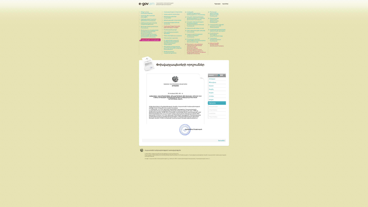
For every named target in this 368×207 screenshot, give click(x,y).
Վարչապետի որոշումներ (172, 14)
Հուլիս (211, 99)
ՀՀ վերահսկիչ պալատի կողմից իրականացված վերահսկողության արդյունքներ (171, 42)
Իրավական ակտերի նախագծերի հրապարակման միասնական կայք (196, 41)
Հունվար (212, 79)
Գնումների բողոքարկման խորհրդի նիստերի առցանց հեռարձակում (172, 48)
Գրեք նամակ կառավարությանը (146, 12)
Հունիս (211, 96)
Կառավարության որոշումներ (173, 12)
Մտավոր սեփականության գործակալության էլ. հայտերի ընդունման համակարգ (196, 18)
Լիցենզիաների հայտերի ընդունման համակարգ (148, 20)
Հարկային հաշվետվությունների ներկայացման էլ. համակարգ (196, 13)
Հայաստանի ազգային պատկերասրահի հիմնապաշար (217, 26)
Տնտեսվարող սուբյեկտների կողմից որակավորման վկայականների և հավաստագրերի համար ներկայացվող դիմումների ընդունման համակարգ (149, 34)
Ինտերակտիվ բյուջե (170, 29)
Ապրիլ (211, 89)
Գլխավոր (217, 3)
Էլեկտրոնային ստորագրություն (151, 39)
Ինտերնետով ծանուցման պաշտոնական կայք (216, 35)
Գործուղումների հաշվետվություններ (170, 52)
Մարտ (211, 86)
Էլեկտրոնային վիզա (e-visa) (195, 28)
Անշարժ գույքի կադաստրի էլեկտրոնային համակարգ (214, 20)
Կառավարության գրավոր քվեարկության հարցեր (172, 26)
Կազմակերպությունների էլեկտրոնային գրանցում (217, 30)
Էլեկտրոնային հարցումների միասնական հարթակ (217, 45)
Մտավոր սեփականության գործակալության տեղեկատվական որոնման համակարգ (195, 24)
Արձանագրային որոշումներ (172, 20)
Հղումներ (225, 3)
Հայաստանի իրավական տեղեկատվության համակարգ (194, 36)
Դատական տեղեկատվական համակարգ (215, 40)
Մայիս (211, 92)
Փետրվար (212, 82)
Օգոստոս (212, 103)
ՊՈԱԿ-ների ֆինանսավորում (173, 35)
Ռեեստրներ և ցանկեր (171, 38)
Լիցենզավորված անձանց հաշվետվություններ (149, 23)
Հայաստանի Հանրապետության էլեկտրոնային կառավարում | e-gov (156, 4)
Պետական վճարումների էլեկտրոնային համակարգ (214, 14)
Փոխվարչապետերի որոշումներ (170, 17)
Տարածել (221, 140)
